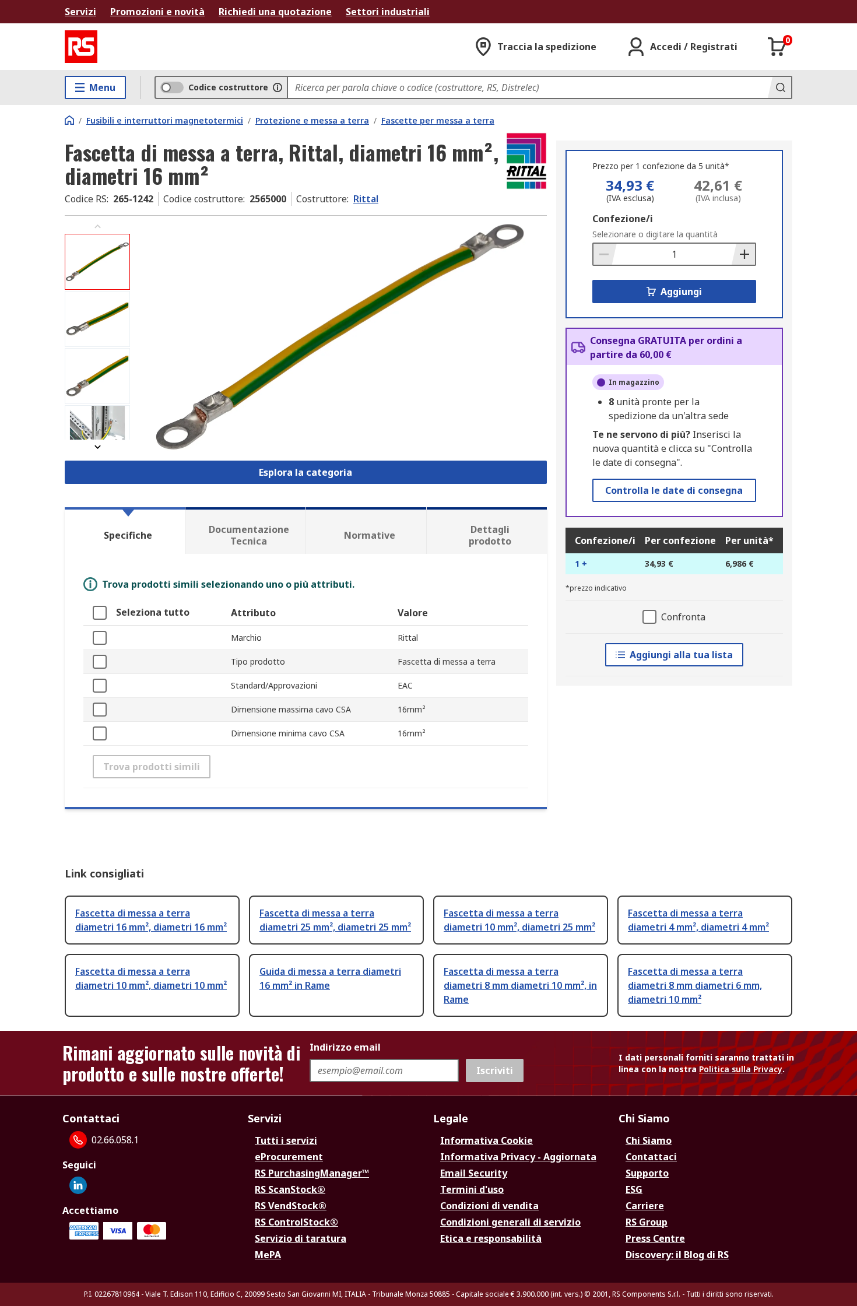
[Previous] (97, 226)
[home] (69, 120)
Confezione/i (622, 218)
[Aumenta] (743, 254)
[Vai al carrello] (777, 47)
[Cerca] (779, 87)
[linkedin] (78, 1185)
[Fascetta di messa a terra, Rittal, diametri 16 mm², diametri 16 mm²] (340, 336)
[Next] (97, 447)
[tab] (125, 530)
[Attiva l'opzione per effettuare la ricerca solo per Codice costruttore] (277, 87)
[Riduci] (605, 254)
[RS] (81, 46)
